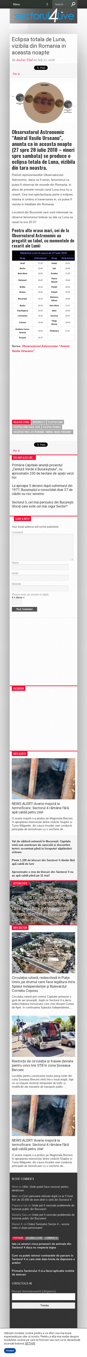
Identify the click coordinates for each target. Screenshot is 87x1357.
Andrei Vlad (24, 60)
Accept (10, 1350)
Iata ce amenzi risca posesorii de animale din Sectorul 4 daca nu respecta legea (41, 1245)
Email (15, 573)
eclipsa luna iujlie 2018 (27, 427)
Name (15, 562)
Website (16, 583)
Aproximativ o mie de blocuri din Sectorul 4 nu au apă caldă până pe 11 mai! (42, 873)
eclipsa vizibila (52, 427)
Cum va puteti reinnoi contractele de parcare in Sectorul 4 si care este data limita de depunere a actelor (43, 1259)
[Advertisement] (43, 383)
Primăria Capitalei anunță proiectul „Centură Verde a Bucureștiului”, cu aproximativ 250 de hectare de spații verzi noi (43, 471)
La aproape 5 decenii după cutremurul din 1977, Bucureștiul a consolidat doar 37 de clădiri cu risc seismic (42, 490)
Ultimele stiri (34, 1237)
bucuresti (39, 422)
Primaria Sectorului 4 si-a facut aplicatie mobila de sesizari (43, 1272)
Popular (18, 1237)
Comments (51, 1237)
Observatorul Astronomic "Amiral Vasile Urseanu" (43, 432)
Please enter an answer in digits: (30, 594)
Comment (17, 532)
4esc (15, 1196)
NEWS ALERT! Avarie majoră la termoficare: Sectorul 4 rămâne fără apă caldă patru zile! (40, 807)
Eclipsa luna (55, 422)
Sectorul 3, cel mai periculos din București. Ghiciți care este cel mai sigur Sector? (43, 504)
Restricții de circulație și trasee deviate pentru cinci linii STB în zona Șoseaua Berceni (42, 1065)
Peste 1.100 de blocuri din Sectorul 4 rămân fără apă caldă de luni (43, 862)
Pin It (16, 74)
